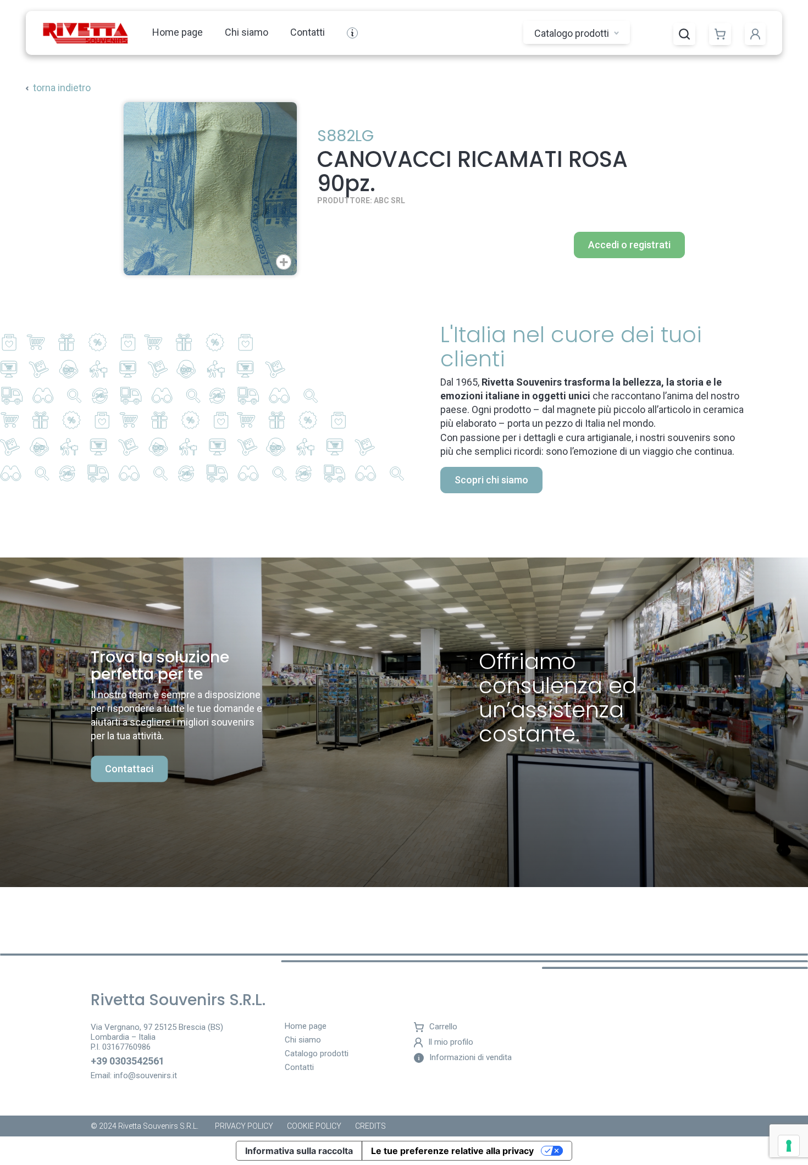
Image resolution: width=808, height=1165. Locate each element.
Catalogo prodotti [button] (572, 33)
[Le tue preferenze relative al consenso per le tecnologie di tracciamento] (788, 1145)
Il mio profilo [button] (450, 1042)
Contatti (307, 32)
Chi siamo (246, 32)
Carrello (443, 1027)
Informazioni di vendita (470, 1057)
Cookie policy (314, 1126)
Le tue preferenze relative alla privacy (452, 1150)
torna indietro (62, 87)
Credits (370, 1126)
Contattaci (129, 768)
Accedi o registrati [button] (629, 244)
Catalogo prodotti (316, 1054)
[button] (684, 34)
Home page (177, 32)
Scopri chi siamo (491, 480)
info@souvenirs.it (145, 1075)
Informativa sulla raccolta (299, 1150)
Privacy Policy (244, 1126)
